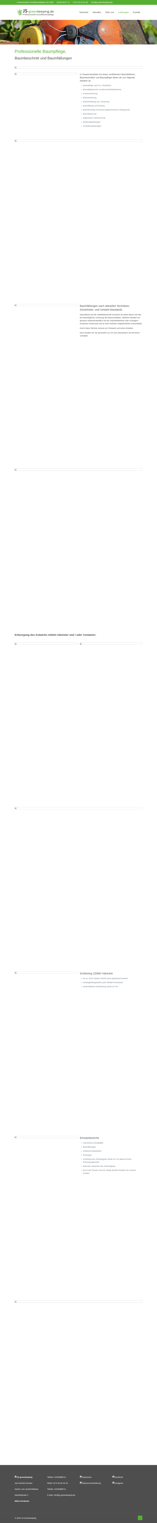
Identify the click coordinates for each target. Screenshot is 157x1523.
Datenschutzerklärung (91, 1483)
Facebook (119, 1477)
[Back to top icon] (140, 1518)
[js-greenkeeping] (35, 12)
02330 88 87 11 (63, 2)
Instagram (119, 1483)
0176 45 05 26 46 (80, 2)
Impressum (87, 1477)
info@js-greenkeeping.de (102, 2)
